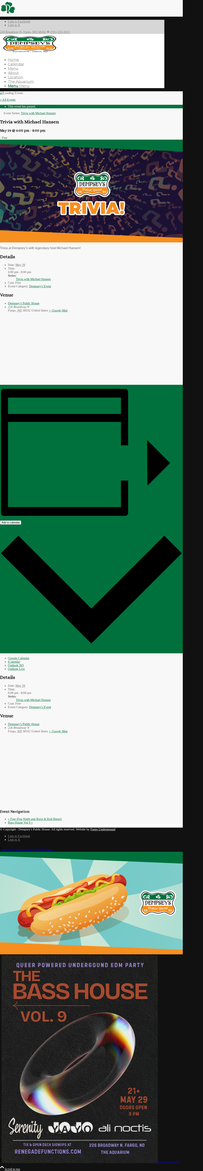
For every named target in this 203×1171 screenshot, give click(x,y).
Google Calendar (18, 658)
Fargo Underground (102, 829)
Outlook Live (16, 669)
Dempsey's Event (40, 286)
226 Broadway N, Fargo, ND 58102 (23, 32)
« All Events (7, 99)
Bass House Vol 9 (20, 822)
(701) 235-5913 (60, 32)
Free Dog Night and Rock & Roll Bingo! (35, 819)
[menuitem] (86, 60)
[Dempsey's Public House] (29, 52)
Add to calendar (11, 522)
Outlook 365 (16, 665)
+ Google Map (58, 310)
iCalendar (14, 661)
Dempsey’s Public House (23, 303)
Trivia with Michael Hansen (33, 279)
